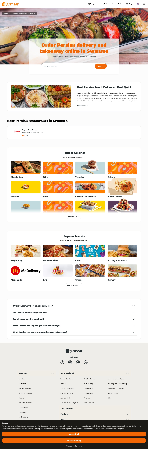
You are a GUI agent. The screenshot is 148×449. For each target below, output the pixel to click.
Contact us (22, 384)
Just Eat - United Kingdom (69, 403)
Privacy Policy (23, 407)
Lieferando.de (88, 393)
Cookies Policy (23, 417)
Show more (81, 105)
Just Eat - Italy (88, 384)
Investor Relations (66, 379)
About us (22, 379)
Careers (21, 398)
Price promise (23, 412)
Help (130, 4)
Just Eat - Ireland (89, 379)
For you (93, 4)
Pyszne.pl (87, 398)
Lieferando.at (88, 388)
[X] (78, 362)
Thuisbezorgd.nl (113, 393)
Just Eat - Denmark (66, 393)
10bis (109, 398)
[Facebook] (62, 362)
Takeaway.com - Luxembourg (117, 384)
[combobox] (68, 66)
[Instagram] (70, 362)
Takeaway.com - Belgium (116, 379)
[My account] (143, 4)
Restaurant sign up (25, 388)
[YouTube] (86, 362)
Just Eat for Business (25, 403)
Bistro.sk (63, 384)
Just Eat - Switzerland (67, 388)
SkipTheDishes (89, 403)
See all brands (72, 285)
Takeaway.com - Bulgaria (116, 388)
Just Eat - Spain (65, 398)
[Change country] (138, 4)
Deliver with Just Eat (112, 4)
